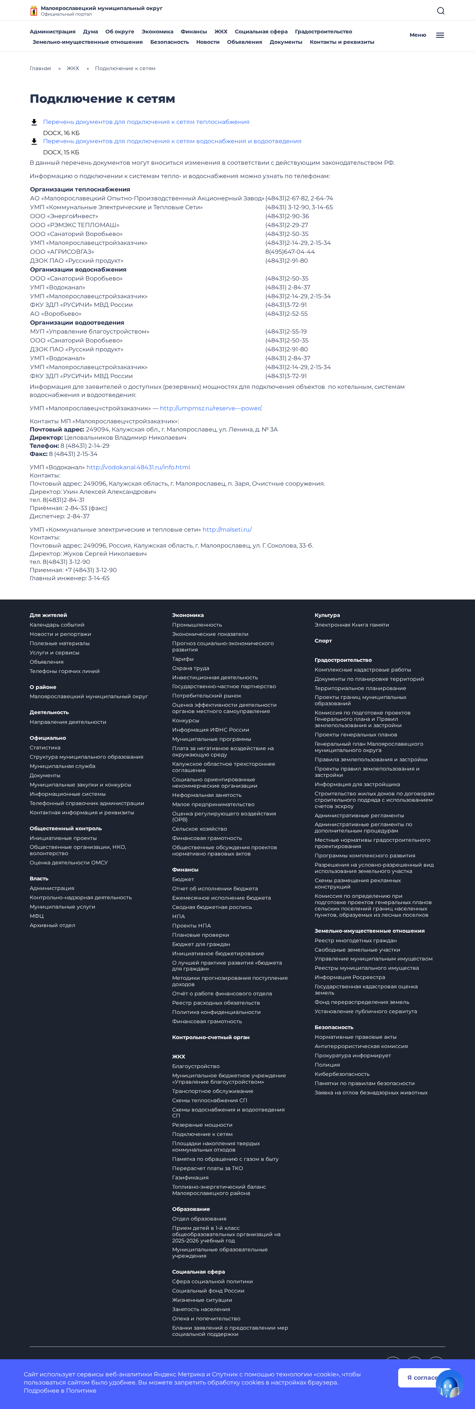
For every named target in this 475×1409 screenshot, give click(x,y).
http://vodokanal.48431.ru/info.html (138, 467)
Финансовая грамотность (207, 838)
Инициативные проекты (63, 838)
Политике (81, 1390)
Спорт (323, 641)
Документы (286, 42)
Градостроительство (323, 31)
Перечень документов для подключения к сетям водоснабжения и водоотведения (172, 141)
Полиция (327, 1064)
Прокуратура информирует (353, 1055)
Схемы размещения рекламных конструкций (358, 883)
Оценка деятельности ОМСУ (69, 862)
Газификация (190, 1177)
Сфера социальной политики (212, 1281)
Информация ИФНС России (210, 729)
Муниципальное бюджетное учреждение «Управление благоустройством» (229, 1078)
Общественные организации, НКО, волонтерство (78, 850)
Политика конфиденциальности (216, 1012)
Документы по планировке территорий (369, 679)
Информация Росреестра (350, 977)
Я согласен (424, 1377)
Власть (39, 879)
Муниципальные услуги (62, 906)
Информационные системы (68, 794)
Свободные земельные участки (357, 949)
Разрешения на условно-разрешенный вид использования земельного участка (374, 867)
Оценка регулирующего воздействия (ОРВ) (224, 816)
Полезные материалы (60, 643)
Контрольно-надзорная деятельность (81, 897)
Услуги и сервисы (54, 652)
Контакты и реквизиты (342, 42)
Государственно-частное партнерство (224, 686)
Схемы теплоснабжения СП (210, 1100)
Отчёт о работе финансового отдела (222, 993)
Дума (90, 31)
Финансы (194, 31)
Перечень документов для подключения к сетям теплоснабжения (146, 121)
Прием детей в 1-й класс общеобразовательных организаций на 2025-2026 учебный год (226, 1234)
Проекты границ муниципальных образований (360, 700)
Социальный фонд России (208, 1290)
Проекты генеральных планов (356, 734)
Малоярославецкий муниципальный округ (89, 696)
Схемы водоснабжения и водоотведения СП (228, 1112)
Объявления (244, 42)
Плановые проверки (200, 935)
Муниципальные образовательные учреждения (220, 1252)
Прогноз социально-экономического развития (223, 646)
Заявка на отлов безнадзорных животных (371, 1092)
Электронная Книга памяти (352, 624)
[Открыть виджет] (450, 1384)
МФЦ (37, 916)
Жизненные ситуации (202, 1300)
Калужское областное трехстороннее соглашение (223, 767)
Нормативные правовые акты (356, 1037)
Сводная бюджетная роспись (212, 907)
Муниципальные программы (211, 739)
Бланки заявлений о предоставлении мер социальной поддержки (230, 1330)
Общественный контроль (66, 828)
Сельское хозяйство (199, 828)
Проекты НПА (191, 925)
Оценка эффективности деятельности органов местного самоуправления (224, 708)
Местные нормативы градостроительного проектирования (372, 843)
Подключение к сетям (202, 1134)
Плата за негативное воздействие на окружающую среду (223, 751)
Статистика (45, 747)
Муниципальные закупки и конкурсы (80, 784)
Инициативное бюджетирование (218, 953)
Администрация (53, 31)
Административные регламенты (359, 815)
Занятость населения (201, 1309)
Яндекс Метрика (179, 1374)
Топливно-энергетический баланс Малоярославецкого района (219, 1189)
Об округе (119, 31)
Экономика (157, 31)
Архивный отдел (52, 925)
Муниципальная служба (62, 766)
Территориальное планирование (360, 688)
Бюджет (183, 879)
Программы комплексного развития (365, 855)
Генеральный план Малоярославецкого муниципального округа (369, 746)
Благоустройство (196, 1066)
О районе (43, 687)
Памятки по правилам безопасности (365, 1083)
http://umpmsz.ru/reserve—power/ (210, 408)
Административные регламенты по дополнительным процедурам (363, 827)
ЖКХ (220, 31)
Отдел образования (199, 1218)
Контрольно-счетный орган (211, 1037)
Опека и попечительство (206, 1318)
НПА (178, 916)
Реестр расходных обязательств (216, 1002)
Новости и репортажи (60, 634)
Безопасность (169, 42)
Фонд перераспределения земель (362, 1002)
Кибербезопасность (342, 1074)
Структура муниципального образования (86, 756)
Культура (327, 615)
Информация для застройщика (357, 784)
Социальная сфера (261, 31)
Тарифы (183, 659)
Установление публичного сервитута (366, 1011)
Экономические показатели (210, 634)
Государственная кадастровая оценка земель (366, 989)
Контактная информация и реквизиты (82, 812)
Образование (191, 1209)
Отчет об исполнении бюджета (215, 888)
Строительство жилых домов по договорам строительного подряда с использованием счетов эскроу (375, 799)
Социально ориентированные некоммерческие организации (215, 782)
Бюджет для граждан (201, 944)
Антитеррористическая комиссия (361, 1046)
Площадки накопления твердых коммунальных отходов (216, 1146)
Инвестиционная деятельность (215, 677)
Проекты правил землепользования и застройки (367, 771)
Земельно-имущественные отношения (88, 42)
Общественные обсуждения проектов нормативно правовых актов (224, 850)
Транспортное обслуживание (212, 1091)
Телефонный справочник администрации (87, 803)
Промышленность (197, 624)
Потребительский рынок (206, 695)
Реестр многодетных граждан (356, 940)
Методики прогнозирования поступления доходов (230, 981)
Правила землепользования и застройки (371, 759)
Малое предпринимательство (213, 804)
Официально (48, 738)
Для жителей (48, 615)
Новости (208, 42)
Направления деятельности (68, 722)
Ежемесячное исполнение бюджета (221, 897)
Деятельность (49, 712)
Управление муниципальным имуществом (374, 958)
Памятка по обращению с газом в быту (225, 1159)
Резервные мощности (202, 1124)
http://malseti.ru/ (227, 529)
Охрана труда (190, 668)
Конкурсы (185, 720)
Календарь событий (57, 624)
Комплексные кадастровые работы (363, 669)
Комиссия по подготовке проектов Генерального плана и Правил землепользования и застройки (363, 719)
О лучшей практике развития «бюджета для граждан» (227, 965)
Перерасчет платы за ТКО (207, 1168)
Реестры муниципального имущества (367, 968)
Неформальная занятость (207, 795)
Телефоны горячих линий (65, 671)
